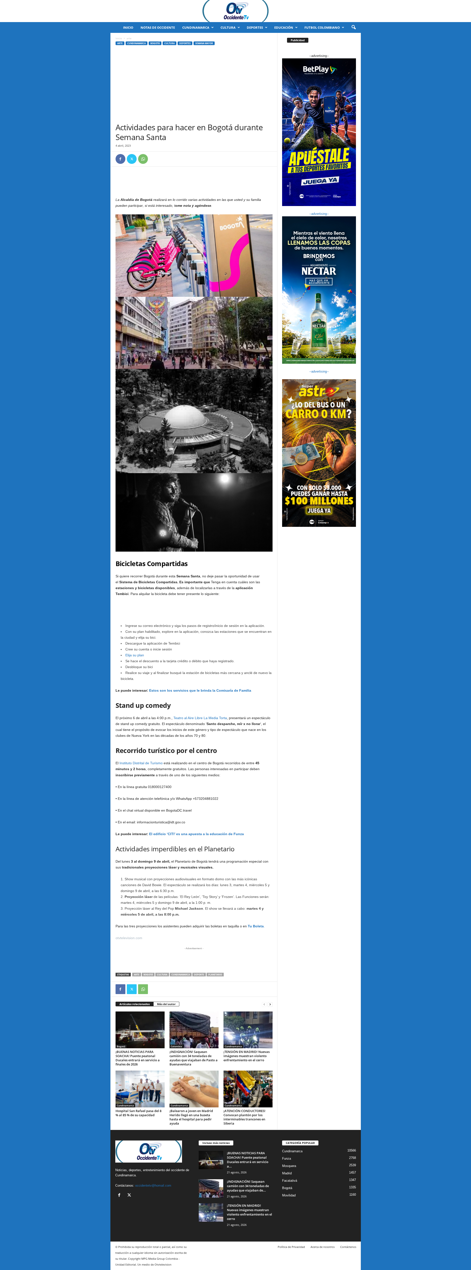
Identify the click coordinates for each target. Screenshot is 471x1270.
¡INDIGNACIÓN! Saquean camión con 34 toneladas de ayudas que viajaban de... (248, 1185)
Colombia (176, 1046)
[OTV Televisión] (235, 11)
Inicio (128, 27)
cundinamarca (180, 974)
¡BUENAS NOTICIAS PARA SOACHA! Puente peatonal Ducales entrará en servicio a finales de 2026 (138, 1058)
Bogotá (155, 43)
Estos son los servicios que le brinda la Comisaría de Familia (200, 690)
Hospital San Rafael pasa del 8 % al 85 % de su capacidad (138, 1113)
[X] (132, 159)
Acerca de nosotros (323, 1247)
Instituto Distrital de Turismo (141, 763)
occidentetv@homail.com (153, 1185)
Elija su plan (134, 655)
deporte (199, 974)
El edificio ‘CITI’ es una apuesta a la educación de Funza (196, 834)
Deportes (255, 27)
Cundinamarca (195, 27)
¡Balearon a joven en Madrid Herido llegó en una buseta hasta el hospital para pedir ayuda (191, 1117)
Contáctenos (348, 1247)
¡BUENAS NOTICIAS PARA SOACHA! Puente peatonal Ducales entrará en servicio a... (247, 1159)
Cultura (228, 27)
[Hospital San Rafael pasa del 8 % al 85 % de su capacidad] (140, 1089)
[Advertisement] (194, 85)
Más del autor (166, 1004)
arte (120, 43)
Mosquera (289, 1166)
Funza (286, 1158)
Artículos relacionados (134, 1004)
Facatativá (289, 1180)
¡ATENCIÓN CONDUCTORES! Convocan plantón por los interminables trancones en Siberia (244, 1117)
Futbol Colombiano (322, 27)
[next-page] (270, 1004)
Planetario (215, 974)
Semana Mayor (204, 43)
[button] (353, 27)
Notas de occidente (158, 27)
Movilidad (289, 1195)
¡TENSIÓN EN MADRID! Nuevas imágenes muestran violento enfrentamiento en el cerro (246, 1056)
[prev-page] (264, 1004)
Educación (283, 27)
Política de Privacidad (291, 1247)
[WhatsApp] (143, 159)
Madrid (287, 1173)
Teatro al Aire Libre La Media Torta (200, 718)
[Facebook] (120, 159)
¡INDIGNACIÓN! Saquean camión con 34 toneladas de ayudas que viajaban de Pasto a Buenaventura (194, 1058)
